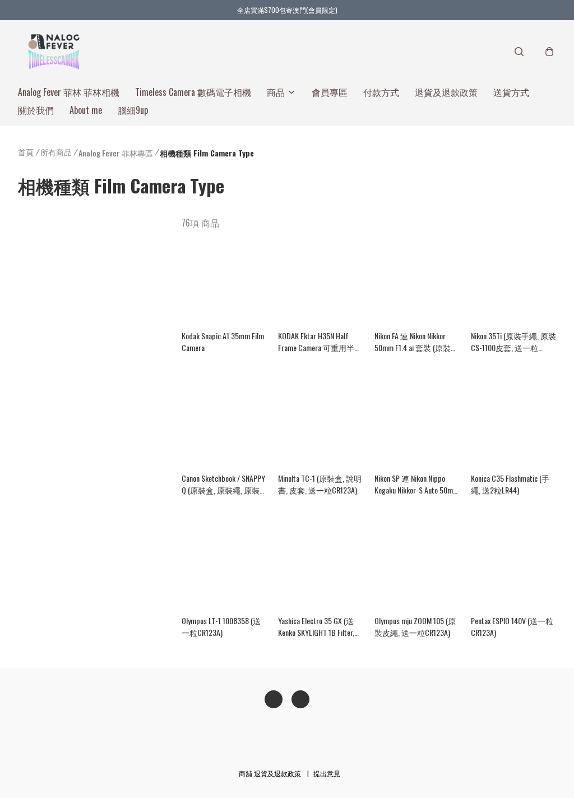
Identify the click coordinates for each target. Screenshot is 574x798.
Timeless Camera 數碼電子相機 (193, 92)
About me (86, 110)
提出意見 (326, 773)
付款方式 (381, 92)
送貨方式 (511, 92)
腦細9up (133, 110)
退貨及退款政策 (446, 92)
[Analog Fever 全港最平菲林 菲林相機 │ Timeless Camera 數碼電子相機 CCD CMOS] (54, 52)
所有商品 (56, 152)
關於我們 (36, 110)
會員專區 (330, 92)
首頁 (26, 152)
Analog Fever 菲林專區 (115, 153)
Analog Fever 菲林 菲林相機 (68, 92)
